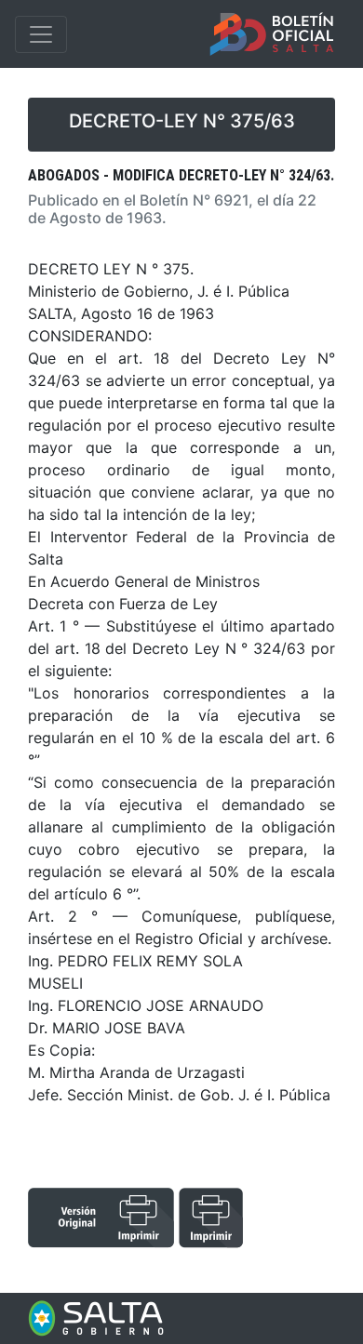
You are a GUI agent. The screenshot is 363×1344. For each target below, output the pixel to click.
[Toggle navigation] (41, 34)
